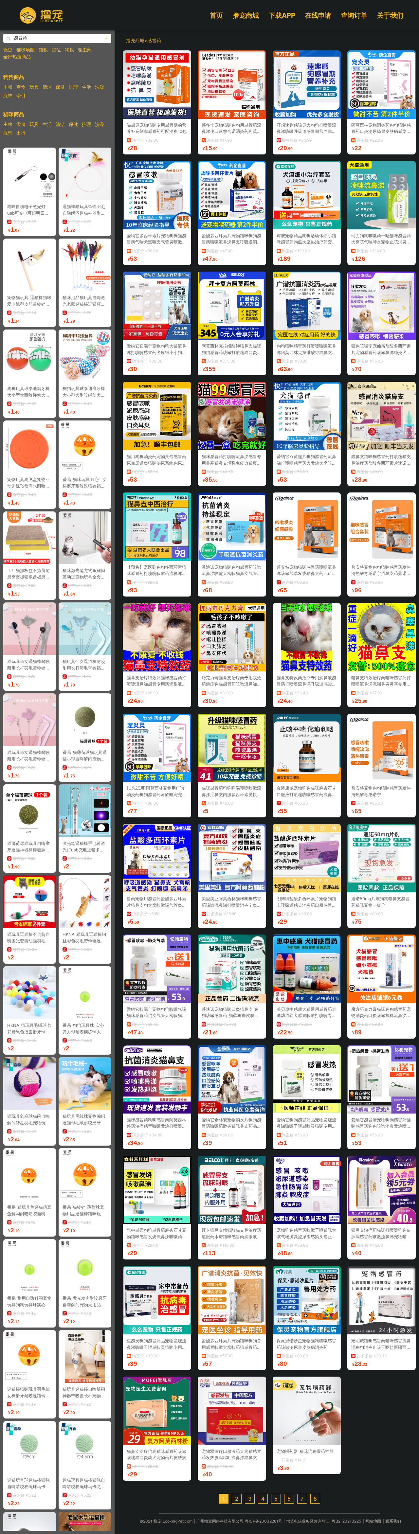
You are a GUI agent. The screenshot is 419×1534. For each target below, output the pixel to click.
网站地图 (373, 1521)
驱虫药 (85, 49)
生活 (86, 87)
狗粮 (69, 49)
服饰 (7, 95)
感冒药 (154, 40)
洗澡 (99, 87)
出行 (21, 132)
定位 (56, 49)
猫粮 (43, 49)
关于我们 (390, 15)
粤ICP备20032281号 (263, 1521)
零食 (21, 87)
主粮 (7, 87)
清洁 (47, 87)
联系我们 (393, 1521)
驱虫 (7, 49)
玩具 (34, 87)
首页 (216, 15)
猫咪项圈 (25, 49)
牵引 (21, 95)
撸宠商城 (246, 15)
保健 (60, 87)
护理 (73, 87)
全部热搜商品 (17, 56)
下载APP (282, 15)
